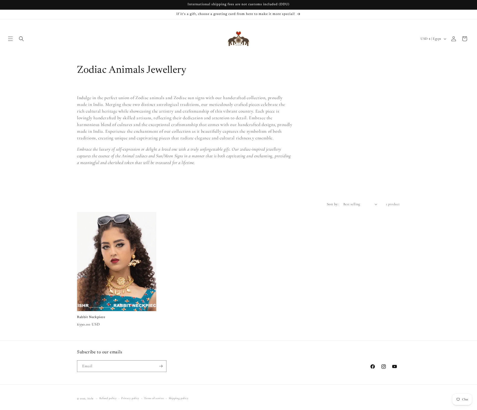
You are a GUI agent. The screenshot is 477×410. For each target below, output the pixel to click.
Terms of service (154, 398)
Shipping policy (179, 398)
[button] (10, 38)
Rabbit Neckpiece (91, 317)
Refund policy (108, 398)
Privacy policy (130, 398)
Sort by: (332, 204)
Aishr (90, 398)
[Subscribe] (160, 366)
